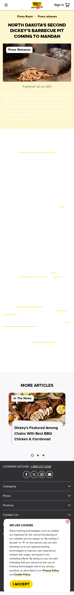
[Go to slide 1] (32, 455)
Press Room (25, 16)
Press (7, 496)
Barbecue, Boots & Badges (36, 151)
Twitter (57, 275)
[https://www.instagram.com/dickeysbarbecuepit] (41, 477)
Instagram (40, 275)
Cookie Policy (22, 574)
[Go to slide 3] (43, 455)
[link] (68, 5)
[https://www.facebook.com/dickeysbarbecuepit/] (26, 477)
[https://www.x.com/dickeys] (34, 477)
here (62, 205)
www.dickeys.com (43, 340)
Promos (8, 505)
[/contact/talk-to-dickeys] (49, 477)
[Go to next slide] (51, 454)
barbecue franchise (29, 305)
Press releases (47, 16)
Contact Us (10, 515)
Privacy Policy (51, 570)
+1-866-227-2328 (40, 466)
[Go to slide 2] (38, 455)
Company (9, 486)
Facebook (25, 275)
